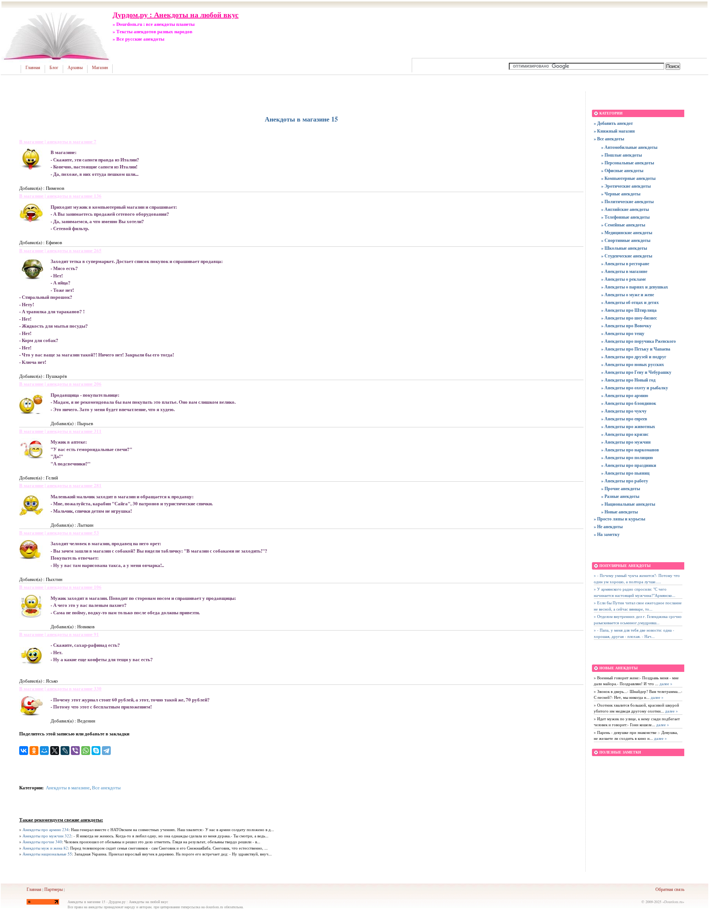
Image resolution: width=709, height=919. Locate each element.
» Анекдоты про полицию (627, 457)
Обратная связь (669, 889)
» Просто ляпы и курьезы (619, 519)
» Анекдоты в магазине (624, 271)
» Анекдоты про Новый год (628, 380)
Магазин (100, 67)
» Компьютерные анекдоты (628, 178)
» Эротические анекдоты (626, 186)
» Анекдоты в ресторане (625, 263)
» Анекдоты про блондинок (628, 403)
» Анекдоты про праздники (628, 465)
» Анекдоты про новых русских (632, 364)
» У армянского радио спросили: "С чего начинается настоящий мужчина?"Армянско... (634, 592)
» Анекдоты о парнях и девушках (634, 287)
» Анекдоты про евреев (624, 419)
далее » (665, 683)
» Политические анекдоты (627, 201)
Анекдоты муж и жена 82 (45, 848)
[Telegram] (106, 750)
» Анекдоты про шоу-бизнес (629, 318)
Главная (32, 67)
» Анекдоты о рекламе (623, 279)
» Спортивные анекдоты (625, 240)
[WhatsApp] (85, 750)
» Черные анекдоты (620, 194)
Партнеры (53, 889)
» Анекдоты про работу (624, 481)
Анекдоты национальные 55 (47, 854)
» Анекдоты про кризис (624, 434)
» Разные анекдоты (620, 496)
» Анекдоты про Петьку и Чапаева (635, 349)
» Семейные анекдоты (623, 225)
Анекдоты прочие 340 (42, 841)
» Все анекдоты (609, 139)
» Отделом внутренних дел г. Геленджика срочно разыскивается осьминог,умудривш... (638, 619)
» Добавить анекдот (613, 123)
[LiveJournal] (65, 750)
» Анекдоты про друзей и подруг (633, 356)
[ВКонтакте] (23, 750)
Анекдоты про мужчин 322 (47, 835)
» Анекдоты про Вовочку (626, 325)
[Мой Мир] (44, 750)
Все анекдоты (106, 787)
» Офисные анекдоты (622, 170)
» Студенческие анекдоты (626, 256)
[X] (54, 750)
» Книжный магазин (614, 131)
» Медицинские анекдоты (626, 232)
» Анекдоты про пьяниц (625, 473)
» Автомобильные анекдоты (629, 147)
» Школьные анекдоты (624, 248)
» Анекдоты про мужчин (626, 442)
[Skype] (96, 750)
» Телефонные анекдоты (625, 217)
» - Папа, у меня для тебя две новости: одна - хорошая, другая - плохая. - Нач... (634, 633)
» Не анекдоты (608, 526)
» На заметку (607, 534)
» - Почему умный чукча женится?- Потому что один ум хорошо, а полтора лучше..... (637, 578)
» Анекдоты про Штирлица (629, 310)
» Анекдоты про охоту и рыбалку (634, 388)
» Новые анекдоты (619, 512)
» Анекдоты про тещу (622, 333)
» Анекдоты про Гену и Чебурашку (636, 372)
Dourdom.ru (673, 901)
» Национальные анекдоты (628, 504)
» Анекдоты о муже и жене (627, 294)
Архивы (75, 67)
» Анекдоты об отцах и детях (630, 302)
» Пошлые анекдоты (621, 155)
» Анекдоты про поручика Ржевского (638, 341)
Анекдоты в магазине (68, 787)
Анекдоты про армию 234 (46, 829)
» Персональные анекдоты (627, 163)
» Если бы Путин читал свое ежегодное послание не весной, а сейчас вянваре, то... (638, 606)
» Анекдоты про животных (628, 426)
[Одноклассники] (34, 750)
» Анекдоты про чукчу (624, 411)
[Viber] (75, 750)
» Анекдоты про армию (624, 395)
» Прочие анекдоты (620, 488)
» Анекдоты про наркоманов (630, 450)
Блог (53, 67)
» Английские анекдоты (625, 209)
